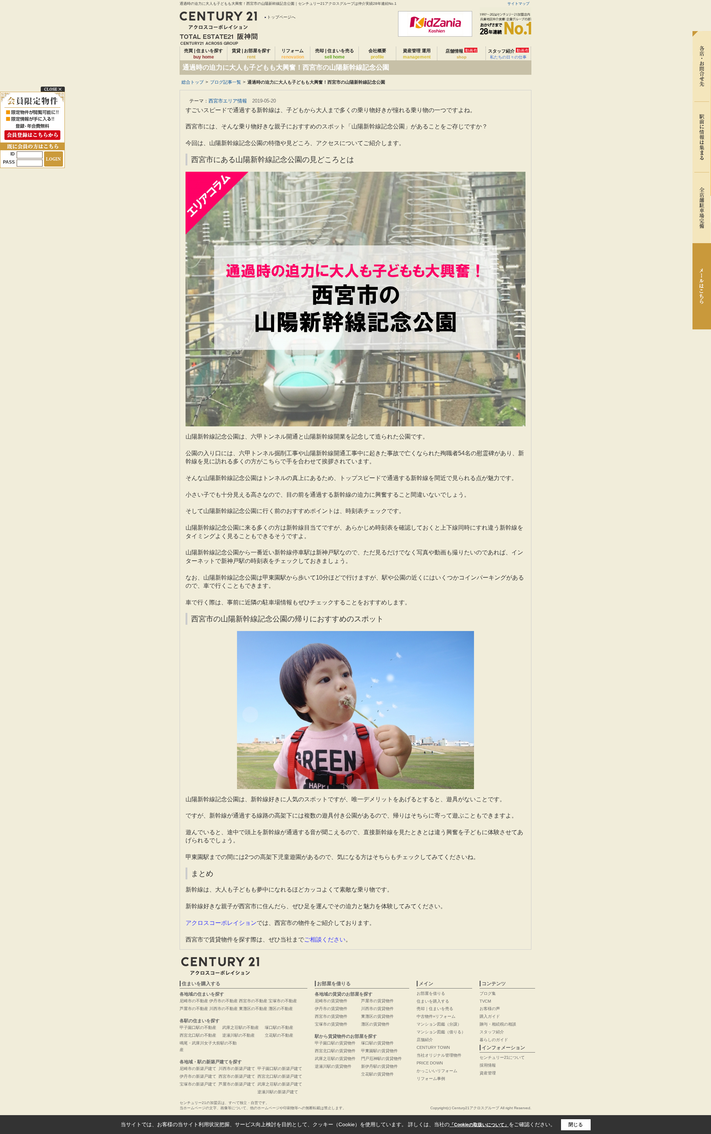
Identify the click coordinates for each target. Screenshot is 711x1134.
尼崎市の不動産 (194, 1001)
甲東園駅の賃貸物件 (379, 1051)
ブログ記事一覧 (225, 82)
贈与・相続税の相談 (498, 1024)
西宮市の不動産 (253, 1001)
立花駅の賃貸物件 (377, 1074)
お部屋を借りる (431, 993)
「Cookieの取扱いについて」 (479, 1124)
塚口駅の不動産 (279, 1027)
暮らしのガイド (494, 1039)
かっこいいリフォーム (437, 1070)
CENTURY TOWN (433, 1047)
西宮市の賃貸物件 (331, 1016)
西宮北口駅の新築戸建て (279, 1076)
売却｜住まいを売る (435, 1008)
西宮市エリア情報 (227, 101)
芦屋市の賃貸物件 (377, 1001)
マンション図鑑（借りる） (441, 1032)
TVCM (485, 1001)
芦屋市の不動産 (194, 1008)
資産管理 (488, 1073)
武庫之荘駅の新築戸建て (279, 1084)
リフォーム (292, 54)
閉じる (575, 1124)
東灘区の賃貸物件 (377, 1016)
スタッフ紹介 (508, 53)
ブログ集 (488, 993)
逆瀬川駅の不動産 (238, 1035)
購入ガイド (490, 1016)
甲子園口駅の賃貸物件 (335, 1043)
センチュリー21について (502, 1057)
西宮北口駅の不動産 (198, 1035)
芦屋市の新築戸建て (236, 1084)
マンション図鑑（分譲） (439, 1024)
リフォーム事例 (431, 1078)
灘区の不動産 (280, 1008)
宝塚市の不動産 (282, 1001)
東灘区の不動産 (253, 1008)
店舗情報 (461, 53)
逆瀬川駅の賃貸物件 (333, 1066)
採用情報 (488, 1065)
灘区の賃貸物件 (375, 1024)
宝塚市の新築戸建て (198, 1084)
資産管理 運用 (417, 54)
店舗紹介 (425, 1039)
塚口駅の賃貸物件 (377, 1043)
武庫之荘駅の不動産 (240, 1027)
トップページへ (281, 17)
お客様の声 (490, 1008)
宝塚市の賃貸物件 (331, 1024)
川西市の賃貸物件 (377, 1008)
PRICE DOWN (430, 1063)
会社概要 (377, 54)
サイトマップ (518, 3)
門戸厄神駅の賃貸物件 (381, 1058)
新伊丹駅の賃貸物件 (379, 1066)
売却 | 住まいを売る (334, 54)
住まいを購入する (433, 1001)
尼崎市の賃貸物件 (331, 1001)
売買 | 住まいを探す (203, 54)
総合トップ (192, 82)
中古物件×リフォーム (436, 1016)
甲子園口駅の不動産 (198, 1027)
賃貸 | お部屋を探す (251, 54)
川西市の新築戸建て (236, 1068)
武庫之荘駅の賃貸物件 (335, 1058)
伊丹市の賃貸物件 (331, 1008)
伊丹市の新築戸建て (198, 1076)
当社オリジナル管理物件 (439, 1055)
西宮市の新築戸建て (236, 1076)
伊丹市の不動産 (223, 1001)
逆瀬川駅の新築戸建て (277, 1092)
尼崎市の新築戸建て (198, 1068)
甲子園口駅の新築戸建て (279, 1068)
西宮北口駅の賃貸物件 (335, 1051)
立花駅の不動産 (279, 1035)
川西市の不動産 (223, 1008)
